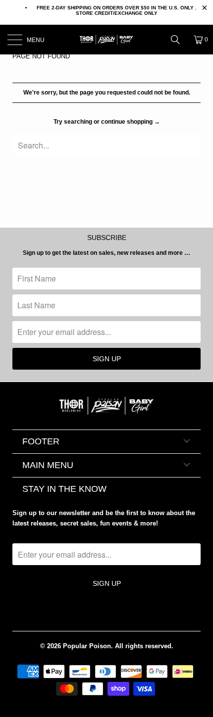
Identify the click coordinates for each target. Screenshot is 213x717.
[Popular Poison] (106, 39)
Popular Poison (87, 646)
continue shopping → (130, 121)
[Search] (179, 39)
